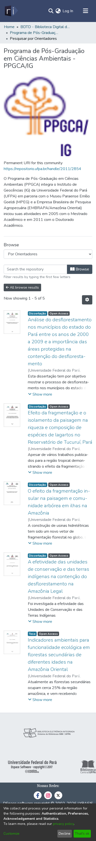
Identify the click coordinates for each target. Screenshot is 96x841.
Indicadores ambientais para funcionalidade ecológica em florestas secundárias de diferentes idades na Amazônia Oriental (59, 655)
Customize (11, 833)
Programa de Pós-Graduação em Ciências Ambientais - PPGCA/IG (34, 32)
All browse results (24, 287)
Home (9, 27)
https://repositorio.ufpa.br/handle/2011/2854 (42, 169)
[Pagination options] (87, 299)
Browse (82, 269)
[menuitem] (58, 11)
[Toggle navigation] (85, 11)
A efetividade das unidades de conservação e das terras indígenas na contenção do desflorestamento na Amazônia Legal (58, 576)
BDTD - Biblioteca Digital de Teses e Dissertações (45, 27)
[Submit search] (51, 11)
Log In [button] (68, 11)
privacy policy (63, 823)
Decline (64, 833)
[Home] (11, 11)
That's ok (82, 833)
